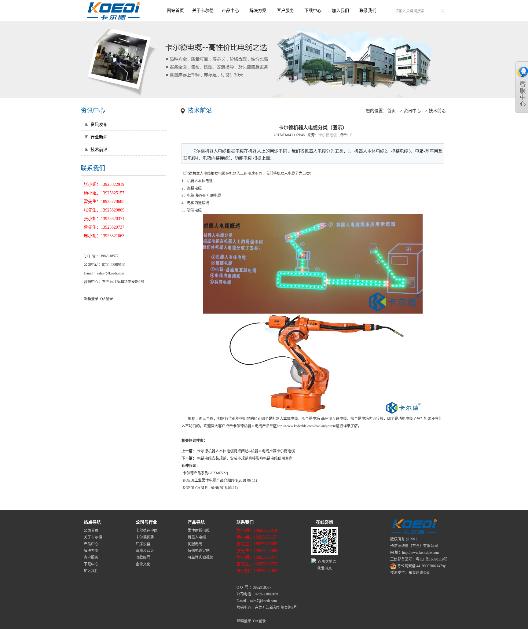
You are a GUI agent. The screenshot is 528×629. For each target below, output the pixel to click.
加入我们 (340, 10)
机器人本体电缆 (200, 181)
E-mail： (90, 273)
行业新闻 (99, 137)
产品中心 (230, 10)
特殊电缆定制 (199, 551)
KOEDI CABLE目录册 (200, 488)
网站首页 (175, 10)
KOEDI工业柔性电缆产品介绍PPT (210, 480)
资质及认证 (145, 551)
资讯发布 (99, 124)
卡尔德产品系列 (195, 473)
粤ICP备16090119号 (431, 559)
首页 (391, 111)
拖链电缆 (194, 188)
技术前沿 (99, 149)
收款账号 (143, 557)
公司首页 (91, 530)
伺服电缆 (195, 544)
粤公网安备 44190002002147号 (421, 566)
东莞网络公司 (420, 573)
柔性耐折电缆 (199, 530)
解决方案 (257, 10)
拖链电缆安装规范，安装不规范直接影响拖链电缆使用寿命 (244, 458)
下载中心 (312, 10)
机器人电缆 (202, 173)
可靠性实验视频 (200, 557)
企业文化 (143, 564)
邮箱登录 (91, 299)
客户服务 (285, 10)
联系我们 (367, 10)
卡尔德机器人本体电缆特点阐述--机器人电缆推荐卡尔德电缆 (246, 451)
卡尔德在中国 (147, 530)
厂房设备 (143, 544)
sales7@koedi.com (110, 273)
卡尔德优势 (145, 537)
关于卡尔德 (203, 10)
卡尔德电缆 (327, 135)
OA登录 (106, 299)
